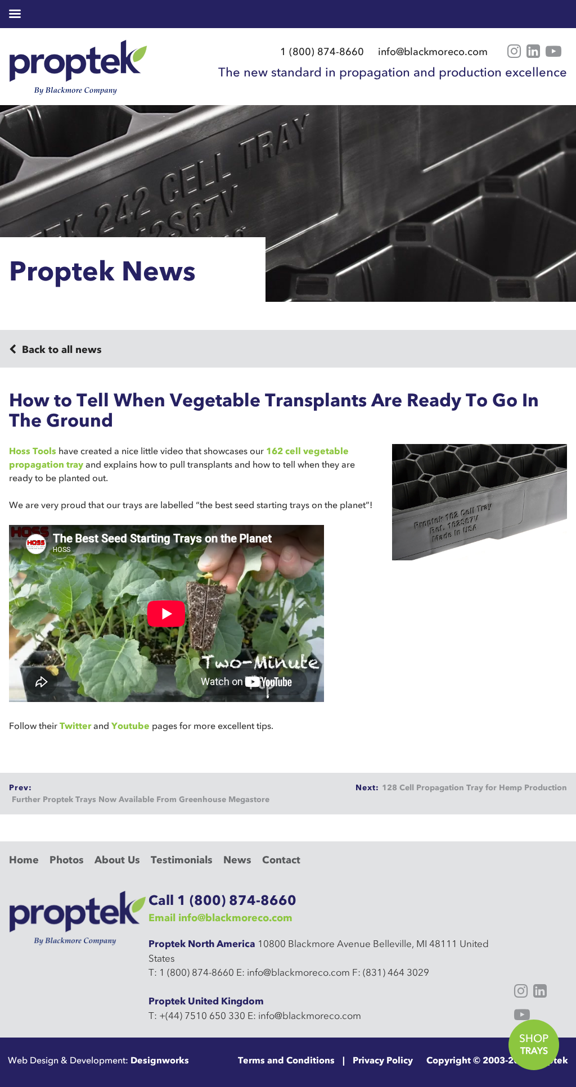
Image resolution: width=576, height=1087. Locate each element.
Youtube (130, 725)
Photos (67, 860)
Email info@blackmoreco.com (220, 918)
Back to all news (60, 349)
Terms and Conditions (286, 1060)
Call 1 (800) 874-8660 (222, 900)
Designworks (159, 1060)
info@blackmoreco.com (433, 52)
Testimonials (182, 860)
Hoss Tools (32, 450)
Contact (281, 860)
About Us (117, 860)
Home (24, 860)
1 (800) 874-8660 (322, 52)
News (237, 860)
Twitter (75, 725)
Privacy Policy (383, 1060)
